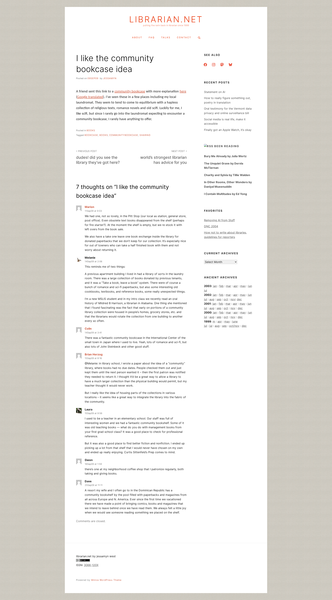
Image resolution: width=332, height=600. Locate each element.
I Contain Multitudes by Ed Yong (225, 194)
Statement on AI (214, 92)
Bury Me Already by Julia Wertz (225, 156)
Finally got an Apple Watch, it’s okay (227, 130)
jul (205, 290)
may (243, 286)
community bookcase (129, 91)
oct (226, 299)
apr (235, 286)
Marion (89, 207)
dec (239, 299)
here (183, 91)
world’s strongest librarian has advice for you (163, 157)
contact (184, 37)
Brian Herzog (94, 354)
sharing (145, 135)
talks (165, 37)
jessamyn (110, 78)
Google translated (90, 97)
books (91, 130)
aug (211, 299)
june (235, 321)
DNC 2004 (211, 226)
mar (228, 286)
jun (250, 286)
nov (232, 299)
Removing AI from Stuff (219, 220)
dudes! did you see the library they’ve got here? (98, 157)
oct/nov (234, 326)
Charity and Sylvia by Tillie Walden (227, 175)
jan (215, 286)
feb (221, 286)
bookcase (91, 135)
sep (219, 299)
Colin (88, 328)
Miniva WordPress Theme (106, 580)
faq (152, 37)
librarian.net (166, 19)
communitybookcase (123, 135)
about (137, 37)
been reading (226, 146)
